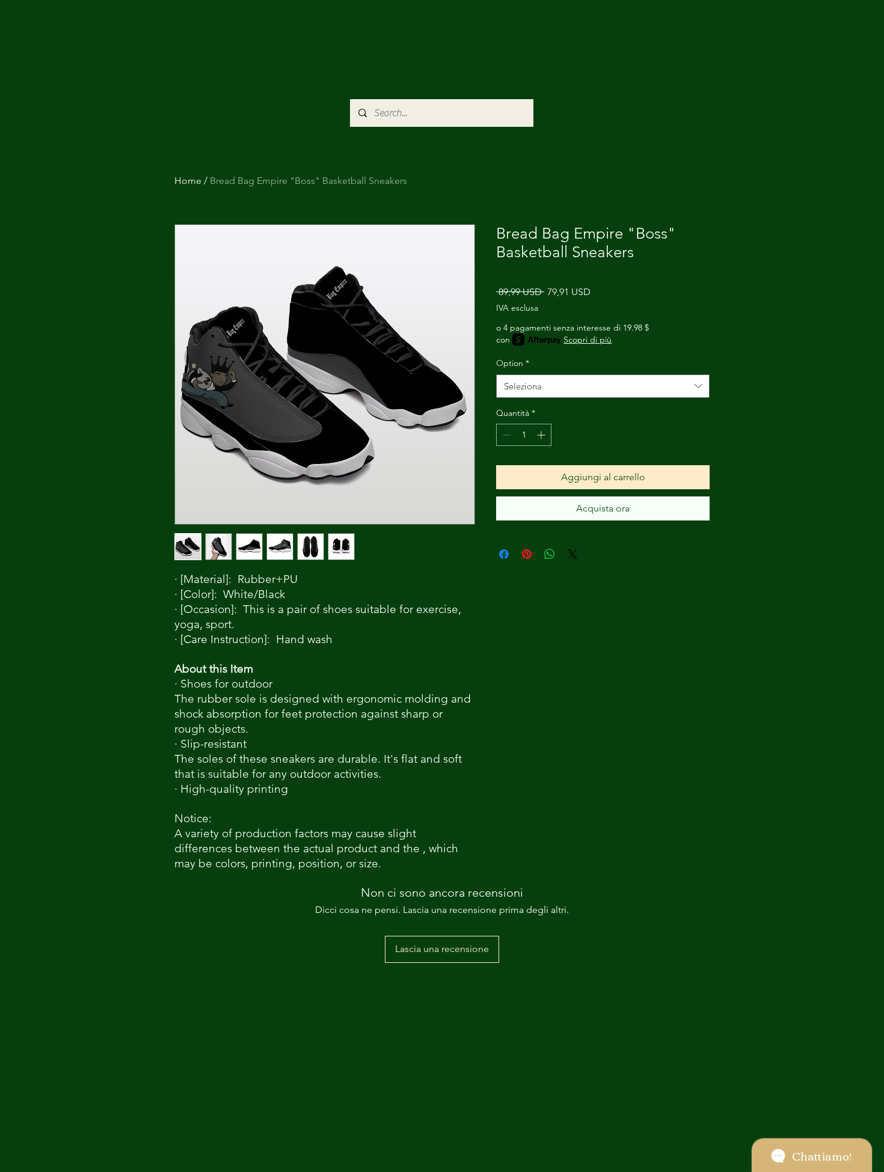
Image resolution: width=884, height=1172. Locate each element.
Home (187, 180)
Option (512, 363)
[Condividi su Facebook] (504, 554)
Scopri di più (587, 339)
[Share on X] (572, 554)
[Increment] (542, 434)
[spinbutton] (524, 434)
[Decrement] (505, 434)
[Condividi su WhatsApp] (549, 554)
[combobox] (603, 386)
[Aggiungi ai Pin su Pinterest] (527, 554)
